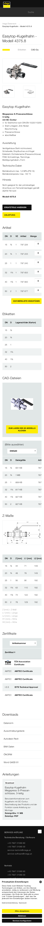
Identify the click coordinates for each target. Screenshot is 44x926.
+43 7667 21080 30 (16, 846)
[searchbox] (19, 12)
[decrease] (31, 244)
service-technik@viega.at (19, 850)
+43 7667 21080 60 (16, 871)
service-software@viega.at (19, 854)
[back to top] (40, 831)
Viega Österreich (9, 24)
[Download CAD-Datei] (29, 460)
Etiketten (22, 49)
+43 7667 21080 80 (16, 843)
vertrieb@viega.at (15, 878)
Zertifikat (9, 652)
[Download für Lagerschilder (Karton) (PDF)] (37, 322)
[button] (22, 723)
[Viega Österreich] (6, 3)
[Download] (30, 468)
